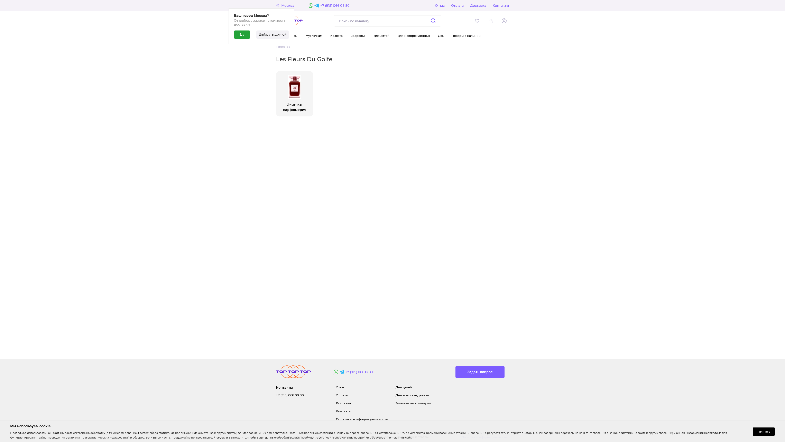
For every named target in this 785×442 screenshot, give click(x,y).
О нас (440, 6)
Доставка (478, 6)
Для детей (404, 387)
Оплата (457, 6)
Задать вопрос (479, 372)
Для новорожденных (413, 395)
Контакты (501, 6)
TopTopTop (283, 46)
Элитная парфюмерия (413, 403)
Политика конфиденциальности (362, 419)
